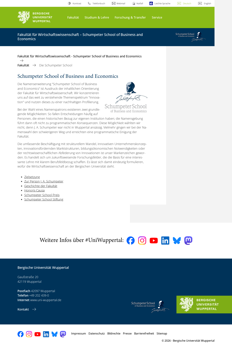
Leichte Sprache (162, 3)
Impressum (78, 333)
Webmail (121, 3)
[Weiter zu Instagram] (142, 240)
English (207, 3)
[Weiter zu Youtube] (154, 240)
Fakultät (73, 17)
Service (157, 17)
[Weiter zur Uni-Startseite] (40, 17)
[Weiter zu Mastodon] (188, 240)
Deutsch (187, 3)
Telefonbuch (99, 3)
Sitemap (162, 333)
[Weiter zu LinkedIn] (165, 240)
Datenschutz (96, 333)
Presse (127, 333)
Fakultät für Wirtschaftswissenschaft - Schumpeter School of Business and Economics (79, 56)
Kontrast (77, 3)
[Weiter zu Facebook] (131, 240)
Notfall (140, 3)
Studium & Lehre (97, 17)
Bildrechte (113, 333)
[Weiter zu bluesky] (177, 240)
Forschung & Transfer (130, 17)
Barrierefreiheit (144, 333)
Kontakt (23, 309)
